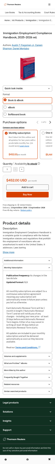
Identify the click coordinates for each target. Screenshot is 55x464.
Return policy (26, 210)
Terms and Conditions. (26, 347)
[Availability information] (39, 163)
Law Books (10, 12)
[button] (27, 402)
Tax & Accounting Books (29, 12)
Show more (8, 252)
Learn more (24, 146)
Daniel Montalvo (21, 48)
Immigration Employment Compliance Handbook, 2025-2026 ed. (46, 20)
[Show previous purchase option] (37, 122)
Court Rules (49, 12)
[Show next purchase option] (50, 122)
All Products (17, 20)
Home (7, 20)
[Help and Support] (5, 459)
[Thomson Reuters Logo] (13, 4)
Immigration (31, 20)
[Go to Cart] (49, 459)
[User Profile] (27, 459)
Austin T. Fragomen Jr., (23, 45)
